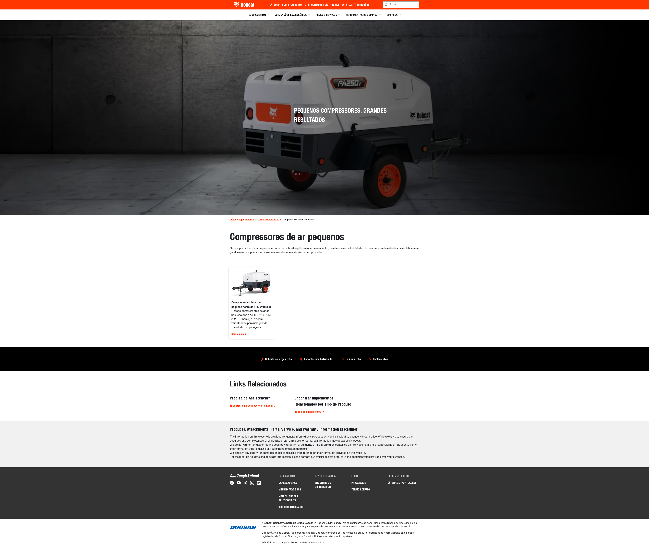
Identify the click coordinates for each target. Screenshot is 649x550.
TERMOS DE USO (360, 489)
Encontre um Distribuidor (323, 484)
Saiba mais (238, 334)
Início (233, 219)
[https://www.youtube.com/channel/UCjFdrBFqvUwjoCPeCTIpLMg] (239, 483)
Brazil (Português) (357, 4)
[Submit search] (416, 4)
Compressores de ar (268, 219)
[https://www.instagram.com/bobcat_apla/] (252, 483)
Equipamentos (246, 219)
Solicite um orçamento (287, 4)
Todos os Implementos (308, 411)
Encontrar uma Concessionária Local (251, 405)
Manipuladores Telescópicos (288, 498)
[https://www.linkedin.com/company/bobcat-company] (259, 483)
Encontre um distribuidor (323, 4)
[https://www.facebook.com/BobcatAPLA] (232, 483)
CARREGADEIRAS (288, 482)
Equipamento (353, 359)
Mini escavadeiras (290, 489)
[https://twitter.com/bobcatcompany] (245, 483)
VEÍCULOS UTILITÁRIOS (291, 507)
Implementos (380, 359)
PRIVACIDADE (358, 482)
